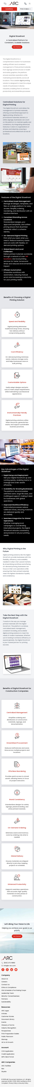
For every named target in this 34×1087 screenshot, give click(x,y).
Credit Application (7, 1054)
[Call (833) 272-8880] (25, 3)
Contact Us (5, 985)
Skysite (3, 1071)
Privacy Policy (13, 1083)
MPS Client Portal (7, 1057)
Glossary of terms (7, 1025)
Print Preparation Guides (10, 1034)
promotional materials (11, 117)
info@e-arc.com (10, 966)
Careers (4, 982)
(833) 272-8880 (9, 963)
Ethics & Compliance (8, 987)
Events (3, 1022)
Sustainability (6, 1002)
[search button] (29, 3)
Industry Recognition (8, 1028)
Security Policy (23, 1083)
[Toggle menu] (5, 3)
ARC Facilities (6, 1066)
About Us (4, 979)
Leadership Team (7, 993)
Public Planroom (7, 1036)
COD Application (7, 1051)
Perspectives (6, 1031)
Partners (4, 999)
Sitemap (4, 1039)
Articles (4, 1014)
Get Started (17, 47)
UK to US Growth (7, 1042)
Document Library (7, 1019)
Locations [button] (9, 9)
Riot (2, 1069)
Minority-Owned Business (10, 996)
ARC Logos (5, 1011)
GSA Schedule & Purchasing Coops (13, 990)
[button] (2, 969)
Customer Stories (7, 1016)
